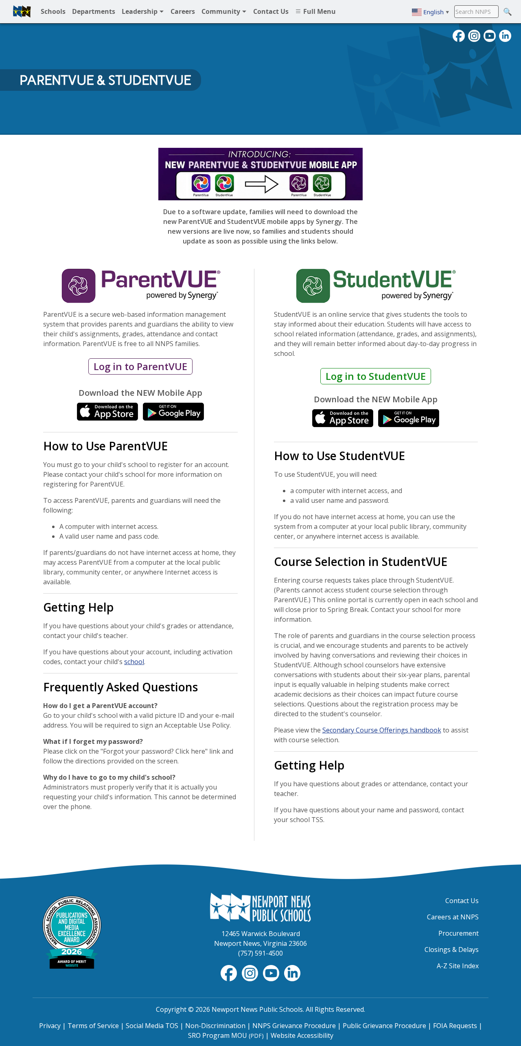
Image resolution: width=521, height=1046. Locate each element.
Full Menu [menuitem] (319, 11)
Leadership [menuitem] (140, 11)
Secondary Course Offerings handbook (381, 730)
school (134, 661)
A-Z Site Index (458, 965)
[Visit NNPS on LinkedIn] (505, 35)
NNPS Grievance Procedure (294, 1025)
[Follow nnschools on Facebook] (459, 35)
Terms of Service (93, 1025)
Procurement (458, 933)
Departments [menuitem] (93, 11)
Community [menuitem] (221, 11)
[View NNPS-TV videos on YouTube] (272, 972)
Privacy (50, 1025)
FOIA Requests (455, 1025)
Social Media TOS (152, 1025)
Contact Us (462, 900)
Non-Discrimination (215, 1025)
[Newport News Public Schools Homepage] (260, 906)
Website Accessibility (302, 1035)
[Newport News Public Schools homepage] (22, 11)
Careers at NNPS (453, 916)
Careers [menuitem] (183, 11)
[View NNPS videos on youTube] (490, 35)
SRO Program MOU (226, 1035)
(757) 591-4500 (260, 953)
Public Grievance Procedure (384, 1025)
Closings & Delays (452, 949)
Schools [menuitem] (53, 11)
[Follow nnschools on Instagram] (474, 35)
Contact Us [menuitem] (271, 11)
